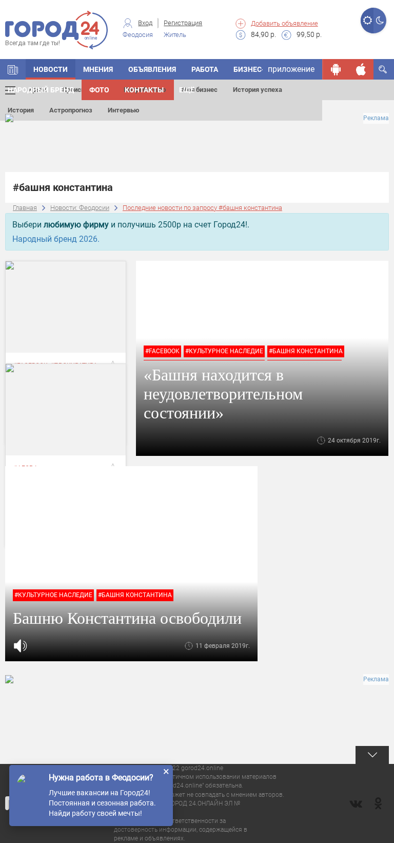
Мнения (98, 69)
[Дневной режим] (367, 20)
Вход (145, 23)
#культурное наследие (224, 351)
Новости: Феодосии (79, 208)
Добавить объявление (284, 23)
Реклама (376, 118)
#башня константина (306, 351)
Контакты (144, 90)
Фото (99, 90)
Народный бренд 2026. (56, 239)
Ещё (186, 90)
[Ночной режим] (379, 20)
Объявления (152, 69)
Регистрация (183, 23)
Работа (204, 69)
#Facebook (162, 351)
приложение (291, 69)
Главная (25, 208)
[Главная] (13, 69)
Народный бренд (41, 90)
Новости (50, 69)
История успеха (257, 89)
